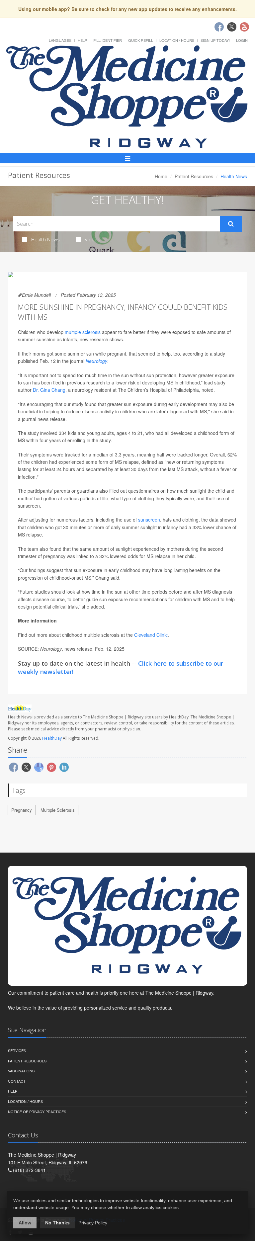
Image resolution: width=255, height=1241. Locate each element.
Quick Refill (140, 40)
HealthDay (52, 738)
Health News (45, 239)
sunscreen (149, 519)
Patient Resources (194, 176)
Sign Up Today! (215, 40)
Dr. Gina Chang (49, 389)
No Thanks (57, 1222)
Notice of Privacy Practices (37, 1111)
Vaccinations (21, 1070)
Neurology (96, 361)
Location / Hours (176, 40)
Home (161, 176)
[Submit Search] (231, 224)
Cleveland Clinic (151, 634)
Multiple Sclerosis (58, 810)
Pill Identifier (107, 40)
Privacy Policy (92, 1222)
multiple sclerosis (83, 332)
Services (17, 1050)
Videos (92, 239)
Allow (25, 1222)
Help (82, 40)
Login (242, 40)
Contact (17, 1081)
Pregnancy (21, 810)
